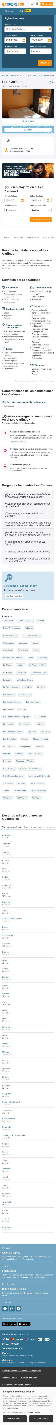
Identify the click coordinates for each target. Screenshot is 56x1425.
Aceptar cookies (41, 1419)
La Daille (20, 665)
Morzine (6, 754)
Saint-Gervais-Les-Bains (13, 776)
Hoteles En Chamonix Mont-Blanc (41, 76)
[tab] (28, 495)
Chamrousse (8, 643)
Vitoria (5, 1210)
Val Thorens (22, 798)
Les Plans (40, 724)
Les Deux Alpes (32, 702)
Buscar (44, 62)
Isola (31, 658)
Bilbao (5, 893)
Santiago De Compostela (13, 1135)
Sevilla (5, 1152)
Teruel (5, 1177)
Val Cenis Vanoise (38, 791)
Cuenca (5, 952)
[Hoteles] (11, 4)
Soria (4, 1160)
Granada (6, 977)
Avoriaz (41, 621)
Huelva (5, 985)
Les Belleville (8, 695)
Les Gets (22, 709)
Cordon (35, 643)
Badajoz (5, 877)
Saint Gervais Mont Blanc (30, 768)
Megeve (24, 739)
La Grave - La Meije (37, 665)
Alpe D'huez (8, 621)
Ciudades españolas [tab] (11, 827)
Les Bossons (25, 695)
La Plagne (7, 672)
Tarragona (6, 1169)
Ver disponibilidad (40, 219)
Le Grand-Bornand (10, 687)
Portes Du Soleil (34, 754)
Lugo (4, 1035)
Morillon (39, 746)
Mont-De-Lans (9, 746)
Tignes (6, 791)
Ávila (4, 869)
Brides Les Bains (10, 635)
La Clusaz (7, 665)
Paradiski (19, 754)
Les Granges (40, 717)
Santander (7, 1127)
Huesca (5, 994)
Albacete (6, 844)
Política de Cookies (9, 1378)
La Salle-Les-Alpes (39, 672)
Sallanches (7, 783)
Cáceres (6, 902)
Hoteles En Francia (17, 76)
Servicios (18, 237)
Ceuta (5, 927)
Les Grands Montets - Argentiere (16, 717)
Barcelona (6, 885)
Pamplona (6, 1094)
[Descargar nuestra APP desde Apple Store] (24, 1324)
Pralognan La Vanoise (25, 761)
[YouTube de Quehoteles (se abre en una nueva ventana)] (18, 1308)
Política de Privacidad (28, 1378)
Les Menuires (25, 724)
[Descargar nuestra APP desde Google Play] (9, 1324)
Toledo (5, 1185)
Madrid (5, 1044)
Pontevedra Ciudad (11, 1102)
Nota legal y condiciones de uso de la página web (21, 1371)
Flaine (35, 650)
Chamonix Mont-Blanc (32, 635)
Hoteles (5, 76)
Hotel (7, 237)
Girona (5, 969)
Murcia (5, 1060)
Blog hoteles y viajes (14, 1288)
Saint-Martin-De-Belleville (39, 776)
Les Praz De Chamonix (13, 732)
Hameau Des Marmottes (13, 658)
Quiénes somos (11, 1252)
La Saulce (7, 680)
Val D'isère (7, 798)
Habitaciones (33, 237)
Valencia (6, 1193)
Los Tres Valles (9, 739)
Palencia (6, 1085)
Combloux (23, 643)
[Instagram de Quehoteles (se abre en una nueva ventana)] (12, 1308)
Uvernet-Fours (20, 791)
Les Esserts (8, 709)
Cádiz (4, 910)
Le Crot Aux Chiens (25, 680)
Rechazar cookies (15, 1419)
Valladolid (6, 1202)
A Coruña (6, 835)
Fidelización (9, 1270)
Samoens (22, 783)
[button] (46, 4)
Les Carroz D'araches (12, 702)
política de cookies (32, 1412)
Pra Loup (7, 761)
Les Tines (32, 732)
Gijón (4, 960)
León (4, 1010)
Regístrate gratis (16, 442)
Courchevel (8, 650)
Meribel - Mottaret (40, 739)
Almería (5, 860)
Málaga (5, 1052)
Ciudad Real (7, 935)
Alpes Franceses (25, 621)
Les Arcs (41, 687)
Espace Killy (23, 650)
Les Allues (28, 687)
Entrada (10, 35)
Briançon (29, 628)
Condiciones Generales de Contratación (18, 1385)
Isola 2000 (42, 658)
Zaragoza (6, 1227)
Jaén (4, 1002)
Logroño (6, 1027)
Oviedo (5, 1077)
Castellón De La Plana (12, 919)
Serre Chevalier (37, 783)
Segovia (5, 1144)
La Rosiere (21, 672)
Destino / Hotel (10, 24)
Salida (36, 35)
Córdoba (6, 943)
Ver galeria (29, 121)
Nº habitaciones (10, 46)
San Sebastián (8, 1119)
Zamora (5, 1219)
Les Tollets (45, 732)
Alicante (5, 852)
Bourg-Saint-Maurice (11, 628)
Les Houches (8, 724)
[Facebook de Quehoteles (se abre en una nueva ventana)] (5, 1308)
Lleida (5, 1018)
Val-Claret (36, 798)
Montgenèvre (25, 746)
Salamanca (7, 1110)
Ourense (6, 1068)
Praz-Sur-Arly (9, 768)
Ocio (21, 11)
